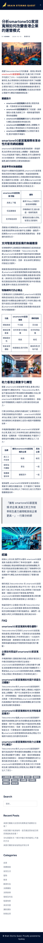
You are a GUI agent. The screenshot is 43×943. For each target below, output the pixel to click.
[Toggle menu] (40, 5)
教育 (5, 880)
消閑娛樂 (7, 892)
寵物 (5, 875)
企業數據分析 (18, 777)
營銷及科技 (8, 897)
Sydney (21, 939)
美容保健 (7, 905)
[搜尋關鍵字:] (20, 804)
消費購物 (7, 888)
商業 (5, 863)
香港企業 (15, 783)
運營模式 (6, 783)
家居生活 (7, 871)
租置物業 (7, 901)
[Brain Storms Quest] (19, 5)
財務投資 (7, 914)
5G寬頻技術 (6, 777)
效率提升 (28, 777)
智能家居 (15, 780)
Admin (7, 36)
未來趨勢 (23, 780)
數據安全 (36, 777)
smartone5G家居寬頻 (11, 74)
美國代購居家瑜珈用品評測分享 (16, 845)
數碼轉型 (6, 780)
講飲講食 (7, 909)
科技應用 (32, 780)
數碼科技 (27, 36)
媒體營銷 (7, 867)
